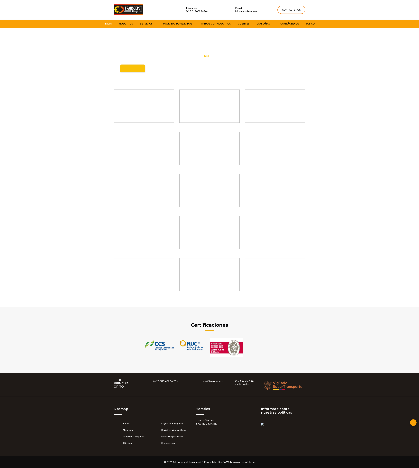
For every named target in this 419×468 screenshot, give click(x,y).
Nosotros (126, 23)
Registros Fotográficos (173, 423)
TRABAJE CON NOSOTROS (215, 23)
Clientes (243, 23)
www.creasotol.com (244, 461)
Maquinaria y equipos (177, 23)
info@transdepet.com (214, 381)
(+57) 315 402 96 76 (164, 381)
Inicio (108, 23)
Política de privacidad (172, 436)
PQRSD (310, 23)
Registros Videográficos (174, 429)
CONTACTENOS (291, 9)
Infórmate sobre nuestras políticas (276, 410)
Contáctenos (289, 23)
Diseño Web (225, 461)
